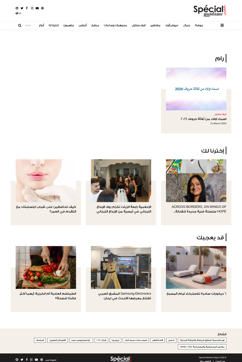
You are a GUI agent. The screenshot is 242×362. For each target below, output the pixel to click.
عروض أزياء (171, 25)
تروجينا (115, 340)
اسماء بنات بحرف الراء (136, 340)
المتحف (40, 340)
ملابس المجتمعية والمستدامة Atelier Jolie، (202, 347)
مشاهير (155, 25)
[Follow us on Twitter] (22, 8)
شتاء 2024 (101, 340)
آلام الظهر (157, 340)
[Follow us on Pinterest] (42, 8)
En (19, 13)
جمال (186, 25)
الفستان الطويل (57, 340)
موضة (199, 25)
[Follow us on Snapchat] (17, 8)
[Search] (21, 25)
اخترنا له (54, 25)
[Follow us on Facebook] (26, 8)
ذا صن (171, 340)
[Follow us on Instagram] (32, 8)
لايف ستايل (139, 25)
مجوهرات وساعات (115, 25)
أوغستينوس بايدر (81, 340)
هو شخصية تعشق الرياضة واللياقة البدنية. (202, 340)
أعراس (83, 25)
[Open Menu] (222, 25)
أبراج (41, 25)
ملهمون (69, 25)
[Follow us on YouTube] (37, 8)
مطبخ (95, 25)
